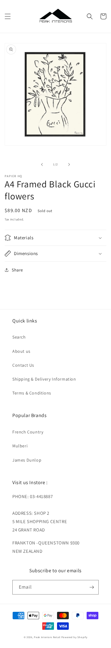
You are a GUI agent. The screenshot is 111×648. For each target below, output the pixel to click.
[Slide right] (69, 164)
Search (19, 337)
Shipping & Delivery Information (44, 379)
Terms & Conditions (31, 393)
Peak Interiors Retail (47, 637)
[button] (7, 16)
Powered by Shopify (74, 637)
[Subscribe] (91, 587)
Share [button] (17, 270)
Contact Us (23, 365)
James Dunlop (26, 460)
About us (21, 351)
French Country (27, 432)
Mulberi (19, 446)
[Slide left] (42, 164)
